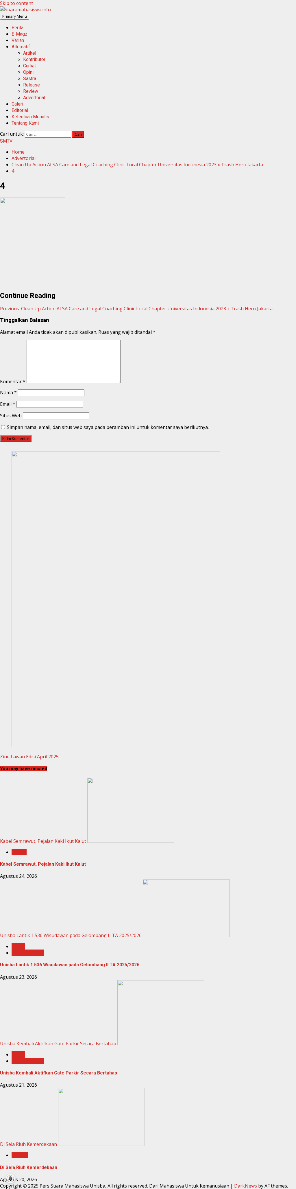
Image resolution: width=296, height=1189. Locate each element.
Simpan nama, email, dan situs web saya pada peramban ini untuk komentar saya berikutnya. (108, 427)
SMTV (6, 141)
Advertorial (34, 97)
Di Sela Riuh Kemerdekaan (28, 1144)
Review (30, 91)
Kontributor (34, 59)
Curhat (29, 66)
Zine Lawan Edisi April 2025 (29, 756)
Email (7, 404)
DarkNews (245, 1186)
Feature (20, 1155)
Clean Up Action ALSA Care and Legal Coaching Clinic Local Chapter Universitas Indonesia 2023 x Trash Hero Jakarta (136, 308)
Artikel (29, 53)
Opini (28, 72)
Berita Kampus (28, 953)
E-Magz (19, 34)
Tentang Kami (25, 123)
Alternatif (21, 46)
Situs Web (11, 415)
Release (31, 85)
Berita (17, 27)
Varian (18, 40)
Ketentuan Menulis (30, 116)
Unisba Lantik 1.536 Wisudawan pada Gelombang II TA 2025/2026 (71, 935)
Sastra (29, 78)
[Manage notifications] (10, 1178)
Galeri (17, 104)
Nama (8, 392)
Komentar (12, 381)
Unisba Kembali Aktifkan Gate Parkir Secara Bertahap (58, 1043)
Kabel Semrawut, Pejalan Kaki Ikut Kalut (43, 841)
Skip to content (16, 3)
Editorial (20, 110)
